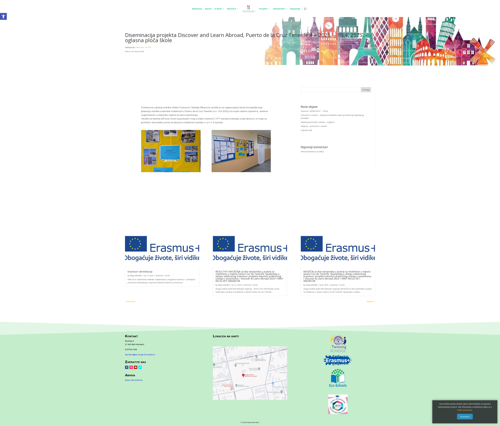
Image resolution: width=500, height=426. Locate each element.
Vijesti (208, 8)
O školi (218, 8)
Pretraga (366, 89)
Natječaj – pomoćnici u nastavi (314, 126)
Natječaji (295, 8)
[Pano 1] (171, 171)
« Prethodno (130, 301)
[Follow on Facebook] (126, 367)
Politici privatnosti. (465, 410)
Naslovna (197, 8)
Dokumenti (279, 8)
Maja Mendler (136, 275)
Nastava (231, 8)
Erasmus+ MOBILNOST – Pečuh (314, 111)
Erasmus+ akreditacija (140, 271)
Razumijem (465, 416)
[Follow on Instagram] (131, 367)
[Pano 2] (241, 171)
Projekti (263, 8)
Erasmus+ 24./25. (143, 47)
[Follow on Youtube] (135, 367)
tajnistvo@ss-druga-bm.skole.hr (140, 354)
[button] (3, 16)
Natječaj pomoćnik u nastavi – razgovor (318, 122)
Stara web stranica (133, 380)
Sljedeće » (371, 301)
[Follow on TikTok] (140, 367)
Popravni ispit (306, 130)
